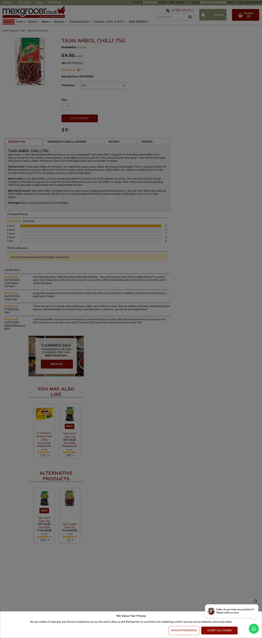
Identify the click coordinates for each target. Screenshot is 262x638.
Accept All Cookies (219, 630)
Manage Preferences (184, 630)
